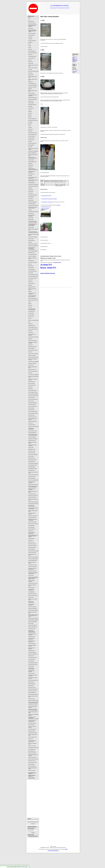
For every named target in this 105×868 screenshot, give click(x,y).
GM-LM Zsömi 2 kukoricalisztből (31, 602)
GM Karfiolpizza (31, 685)
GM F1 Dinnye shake (31, 452)
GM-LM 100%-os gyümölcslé (33, 523)
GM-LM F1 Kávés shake (32, 757)
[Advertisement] (32, 799)
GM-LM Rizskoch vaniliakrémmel (31, 590)
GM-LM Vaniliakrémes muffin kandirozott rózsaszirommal (33, 703)
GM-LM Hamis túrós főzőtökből (31, 648)
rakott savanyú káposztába (52, 198)
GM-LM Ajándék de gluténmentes (31, 639)
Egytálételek (30, 42)
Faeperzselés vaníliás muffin (33, 395)
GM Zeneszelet (30, 575)
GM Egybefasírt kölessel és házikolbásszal (32, 520)
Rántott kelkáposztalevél (32, 346)
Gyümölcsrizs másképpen (32, 262)
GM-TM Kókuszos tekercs (32, 657)
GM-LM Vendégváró (31, 683)
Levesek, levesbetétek (32, 40)
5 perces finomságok (31, 33)
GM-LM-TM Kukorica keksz (32, 664)
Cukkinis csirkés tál (31, 136)
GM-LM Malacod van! (31, 751)
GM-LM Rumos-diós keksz (32, 732)
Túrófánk (29, 109)
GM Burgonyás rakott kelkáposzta (31, 489)
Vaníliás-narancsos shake (32, 67)
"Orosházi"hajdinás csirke (32, 327)
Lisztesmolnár (30, 189)
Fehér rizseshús (31, 267)
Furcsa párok (30, 129)
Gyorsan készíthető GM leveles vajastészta (32, 296)
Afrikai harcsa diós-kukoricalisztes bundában (32, 158)
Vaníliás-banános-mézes (32, 134)
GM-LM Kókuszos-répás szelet (33, 747)
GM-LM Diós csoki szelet (32, 690)
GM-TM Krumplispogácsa (32, 621)
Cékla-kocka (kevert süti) (32, 132)
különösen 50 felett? (57, 262)
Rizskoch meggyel (31, 397)
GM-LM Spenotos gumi (32, 497)
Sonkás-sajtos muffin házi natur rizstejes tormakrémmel (33, 232)
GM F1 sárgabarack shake (32, 411)
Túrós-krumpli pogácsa (32, 143)
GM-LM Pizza (30, 540)
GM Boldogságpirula (31, 466)
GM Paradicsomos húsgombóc (31, 671)
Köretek (29, 47)
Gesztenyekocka (31, 159)
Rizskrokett (30, 330)
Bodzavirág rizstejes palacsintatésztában (31, 309)
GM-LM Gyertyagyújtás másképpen (32, 634)
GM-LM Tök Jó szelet (31, 628)
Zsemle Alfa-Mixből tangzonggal (31, 215)
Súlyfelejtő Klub (31, 21)
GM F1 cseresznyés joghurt (32, 371)
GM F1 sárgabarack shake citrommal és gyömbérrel (32, 435)
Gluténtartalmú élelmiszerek (33, 120)
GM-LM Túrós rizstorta (32, 745)
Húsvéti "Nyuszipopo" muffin (33, 276)
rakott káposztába (45, 198)
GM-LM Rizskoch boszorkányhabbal (31, 506)
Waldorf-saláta (30, 219)
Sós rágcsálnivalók (31, 58)
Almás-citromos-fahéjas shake (33, 71)
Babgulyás (30, 88)
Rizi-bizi (29, 318)
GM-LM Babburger (31, 525)
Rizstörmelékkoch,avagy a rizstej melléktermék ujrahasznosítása (32, 224)
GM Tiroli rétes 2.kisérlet (32, 416)
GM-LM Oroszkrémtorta (32, 729)
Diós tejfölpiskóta (31, 196)
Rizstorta (29, 303)
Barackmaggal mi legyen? (32, 468)
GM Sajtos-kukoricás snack (32, 583)
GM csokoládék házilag (32, 56)
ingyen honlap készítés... (75, 61)
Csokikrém (30, 127)
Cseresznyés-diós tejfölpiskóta (33, 374)
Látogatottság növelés (75, 72)
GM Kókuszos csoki (31, 458)
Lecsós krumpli (30, 313)
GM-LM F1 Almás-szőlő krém (33, 618)
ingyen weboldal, (75, 60)
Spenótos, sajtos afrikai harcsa (33, 357)
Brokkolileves (30, 81)
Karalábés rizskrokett (31, 440)
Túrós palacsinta (31, 108)
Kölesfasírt (30, 242)
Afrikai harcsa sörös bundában (33, 426)
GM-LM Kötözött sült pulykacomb (31, 482)
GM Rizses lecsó (31, 542)
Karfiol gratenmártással (32, 104)
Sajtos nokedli (30, 191)
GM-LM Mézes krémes (32, 723)
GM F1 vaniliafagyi (31, 383)
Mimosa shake (30, 63)
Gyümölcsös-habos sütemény (33, 184)
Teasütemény (30, 193)
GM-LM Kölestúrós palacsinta (33, 694)
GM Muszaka (30, 388)
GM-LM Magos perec (31, 749)
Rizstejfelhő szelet (31, 252)
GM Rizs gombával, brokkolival (31, 581)
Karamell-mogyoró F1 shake (33, 274)
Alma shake (30, 351)
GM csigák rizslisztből (32, 547)
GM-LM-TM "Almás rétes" (32, 762)
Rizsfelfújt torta (30, 265)
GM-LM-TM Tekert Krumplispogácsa (31, 668)
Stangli (29, 301)
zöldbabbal (58, 205)
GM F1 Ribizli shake (31, 381)
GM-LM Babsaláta (31, 527)
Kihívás (29, 17)
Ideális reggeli (30, 28)
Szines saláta (30, 332)
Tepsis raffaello (30, 217)
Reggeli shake (30, 74)
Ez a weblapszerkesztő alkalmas (75, 59)
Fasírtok (29, 45)
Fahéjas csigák (30, 447)
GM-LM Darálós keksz (32, 766)
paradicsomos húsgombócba (46, 195)
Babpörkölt (30, 285)
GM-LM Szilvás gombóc (32, 459)
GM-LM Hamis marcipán (32, 564)
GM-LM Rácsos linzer (32, 760)
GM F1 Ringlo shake (31, 424)
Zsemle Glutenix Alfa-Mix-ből (33, 186)
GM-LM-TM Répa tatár (32, 692)
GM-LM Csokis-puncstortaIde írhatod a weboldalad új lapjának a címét (33, 578)
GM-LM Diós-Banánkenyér (32, 515)
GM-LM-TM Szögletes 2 (32, 652)
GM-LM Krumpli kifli (31, 461)
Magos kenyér (30, 165)
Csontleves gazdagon (32, 83)
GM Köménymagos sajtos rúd (33, 501)
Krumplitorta (30, 122)
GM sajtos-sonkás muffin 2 (32, 350)
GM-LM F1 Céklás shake (32, 545)
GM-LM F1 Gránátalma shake (33, 700)
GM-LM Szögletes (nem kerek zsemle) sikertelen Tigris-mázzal (33, 615)
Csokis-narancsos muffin (32, 278)
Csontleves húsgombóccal (32, 85)
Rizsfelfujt (30, 111)
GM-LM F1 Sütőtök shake (32, 625)
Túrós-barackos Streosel (32, 271)
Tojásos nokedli (31, 227)
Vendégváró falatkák (31, 203)
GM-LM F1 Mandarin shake (32, 689)
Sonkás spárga (30, 365)
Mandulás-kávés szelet (32, 369)
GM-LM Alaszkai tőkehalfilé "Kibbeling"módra (32, 573)
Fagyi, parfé (30, 54)
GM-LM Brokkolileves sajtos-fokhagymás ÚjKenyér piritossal (33, 536)
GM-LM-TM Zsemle (31, 673)
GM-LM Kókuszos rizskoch (32, 704)
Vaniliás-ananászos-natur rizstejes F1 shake (32, 208)
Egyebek (29, 59)
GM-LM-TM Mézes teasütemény (31, 605)
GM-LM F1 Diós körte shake (33, 595)
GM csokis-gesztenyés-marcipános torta (32, 741)
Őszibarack (30, 338)
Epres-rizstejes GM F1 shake (33, 300)
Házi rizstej (30, 146)
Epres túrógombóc (31, 348)
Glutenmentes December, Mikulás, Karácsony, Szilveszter (32, 25)
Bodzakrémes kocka (31, 325)
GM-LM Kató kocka (31, 650)
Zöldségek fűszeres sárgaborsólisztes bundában (33, 169)
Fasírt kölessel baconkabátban (33, 361)
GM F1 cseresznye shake (32, 406)
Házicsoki (30, 113)
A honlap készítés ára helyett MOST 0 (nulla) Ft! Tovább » (17, 866)
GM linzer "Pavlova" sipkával (33, 353)
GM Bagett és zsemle (31, 449)
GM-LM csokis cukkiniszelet (33, 454)
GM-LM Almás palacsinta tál (33, 495)
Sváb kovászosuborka (32, 355)
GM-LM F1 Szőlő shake (32, 517)
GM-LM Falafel (30, 623)
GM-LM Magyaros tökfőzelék (33, 463)
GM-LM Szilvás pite (31, 659)
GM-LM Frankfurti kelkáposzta (33, 474)
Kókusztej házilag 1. (31, 240)
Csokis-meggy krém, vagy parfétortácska (32, 178)
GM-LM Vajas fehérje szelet (32, 484)
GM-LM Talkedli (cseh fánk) (32, 662)
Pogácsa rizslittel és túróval (32, 329)
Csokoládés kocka (31, 311)
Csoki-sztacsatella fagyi (32, 254)
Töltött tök (30, 291)
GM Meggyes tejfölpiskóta (32, 402)
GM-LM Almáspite (31, 764)
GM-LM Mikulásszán (31, 636)
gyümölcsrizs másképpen (45, 208)
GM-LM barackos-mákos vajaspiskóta (32, 445)
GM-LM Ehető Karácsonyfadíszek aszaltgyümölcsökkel (31, 631)
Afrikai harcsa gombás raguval (33, 320)
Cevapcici (30, 141)
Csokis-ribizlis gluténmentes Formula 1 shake (33, 180)
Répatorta (30, 115)
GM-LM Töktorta (31, 666)
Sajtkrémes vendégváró (32, 363)
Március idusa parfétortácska (33, 245)
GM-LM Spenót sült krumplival (33, 503)
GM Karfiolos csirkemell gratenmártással (32, 569)
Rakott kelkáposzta (31, 182)
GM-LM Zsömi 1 (31, 597)
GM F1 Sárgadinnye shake (32, 392)
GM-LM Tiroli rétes (31, 409)
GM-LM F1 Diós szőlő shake (33, 610)
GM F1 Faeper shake (31, 385)
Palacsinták (30, 106)
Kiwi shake (30, 69)
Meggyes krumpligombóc (32, 421)
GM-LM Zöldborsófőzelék (32, 560)
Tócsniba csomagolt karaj (32, 298)
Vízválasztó (30, 38)
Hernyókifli (30, 175)
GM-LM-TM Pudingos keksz (33, 680)
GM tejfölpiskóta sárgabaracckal (31, 429)
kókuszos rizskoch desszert (46, 206)
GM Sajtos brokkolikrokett (32, 608)
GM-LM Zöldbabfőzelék (32, 432)
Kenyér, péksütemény (32, 51)
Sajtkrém (29, 116)
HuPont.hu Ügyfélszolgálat (33, 836)
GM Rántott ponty (31, 408)
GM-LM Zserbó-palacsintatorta (33, 550)
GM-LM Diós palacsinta (32, 593)
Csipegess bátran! (31, 35)
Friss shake (30, 305)
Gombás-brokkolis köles (32, 161)
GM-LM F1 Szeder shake (32, 566)
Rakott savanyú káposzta (32, 97)
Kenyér (29, 125)
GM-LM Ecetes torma (31, 476)
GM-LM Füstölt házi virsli (32, 737)
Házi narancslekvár (31, 724)
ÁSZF (49, 850)
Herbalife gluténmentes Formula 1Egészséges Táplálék (32, 31)
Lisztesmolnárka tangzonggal (33, 211)
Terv (29, 19)
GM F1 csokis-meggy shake (33, 399)
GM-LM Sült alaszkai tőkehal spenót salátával (33, 508)
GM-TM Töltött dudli (31, 549)
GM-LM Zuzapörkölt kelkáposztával (31, 533)
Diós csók (30, 264)
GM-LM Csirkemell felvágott (33, 558)
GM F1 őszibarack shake (32, 430)
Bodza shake (30, 323)
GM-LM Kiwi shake (31, 698)
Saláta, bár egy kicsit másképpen (31, 172)
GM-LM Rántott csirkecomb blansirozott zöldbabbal (32, 486)
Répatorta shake (31, 139)
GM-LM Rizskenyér (31, 587)
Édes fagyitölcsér (31, 260)
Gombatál (30, 307)
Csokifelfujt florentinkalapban (33, 151)
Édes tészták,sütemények (32, 52)
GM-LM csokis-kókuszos (32, 390)
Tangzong (30, 209)
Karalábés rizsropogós (32, 256)
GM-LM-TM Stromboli (31, 643)
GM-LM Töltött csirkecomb (32, 465)
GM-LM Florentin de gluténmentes (31, 641)
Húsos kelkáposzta (31, 93)
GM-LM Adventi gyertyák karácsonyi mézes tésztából (33, 710)
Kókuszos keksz (31, 238)
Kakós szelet (30, 344)
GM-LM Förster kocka (31, 687)
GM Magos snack (31, 655)
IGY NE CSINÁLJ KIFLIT (32, 118)
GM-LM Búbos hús (31, 470)
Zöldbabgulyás (30, 200)
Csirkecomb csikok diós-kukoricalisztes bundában (32, 222)
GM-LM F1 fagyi (31, 456)
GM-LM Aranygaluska (32, 478)
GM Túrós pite (30, 316)
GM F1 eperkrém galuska (32, 340)
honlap (66, 849)
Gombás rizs (30, 281)
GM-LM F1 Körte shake (32, 552)
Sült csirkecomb (31, 213)
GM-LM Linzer (30, 738)
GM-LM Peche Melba (31, 404)
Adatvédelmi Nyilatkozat (54, 850)
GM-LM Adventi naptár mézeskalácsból (32, 721)
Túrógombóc (30, 163)
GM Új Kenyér (30, 530)
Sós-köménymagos (31, 269)
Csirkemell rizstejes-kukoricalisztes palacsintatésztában (31, 248)
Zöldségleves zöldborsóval (32, 438)
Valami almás (30, 198)
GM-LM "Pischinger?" (31, 770)
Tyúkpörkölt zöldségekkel (32, 99)
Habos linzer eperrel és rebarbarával (32, 293)
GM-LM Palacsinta (31, 415)
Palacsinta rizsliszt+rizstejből (33, 205)
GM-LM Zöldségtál (31, 538)
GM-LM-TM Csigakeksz (32, 606)
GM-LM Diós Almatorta (32, 543)
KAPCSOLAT (30, 61)
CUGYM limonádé (31, 283)
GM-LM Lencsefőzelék (32, 752)
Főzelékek (30, 49)
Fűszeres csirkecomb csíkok (33, 413)
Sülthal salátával (31, 102)
